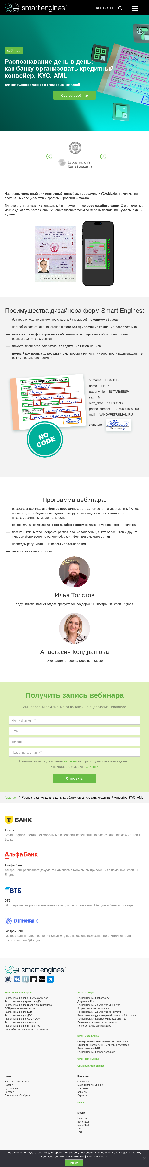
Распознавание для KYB (18, 1011)
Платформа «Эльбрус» (17, 1095)
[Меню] (135, 9)
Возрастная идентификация (93, 1008)
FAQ (79, 1132)
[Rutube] (42, 981)
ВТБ (8, 900)
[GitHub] (33, 981)
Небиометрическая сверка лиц (94, 1025)
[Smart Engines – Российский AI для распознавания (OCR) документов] (34, 7)
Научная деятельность (17, 1081)
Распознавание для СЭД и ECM (22, 1018)
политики (91, 766)
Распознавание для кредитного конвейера (28, 1004)
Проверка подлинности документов (97, 1022)
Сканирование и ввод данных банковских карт (102, 1041)
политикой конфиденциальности (86, 1156)
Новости (82, 1118)
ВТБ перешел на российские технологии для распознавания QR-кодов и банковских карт (69, 905)
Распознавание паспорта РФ (93, 997)
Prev (49, 157)
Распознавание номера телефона (96, 1051)
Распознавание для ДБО (18, 1015)
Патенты (10, 1084)
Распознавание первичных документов (26, 997)
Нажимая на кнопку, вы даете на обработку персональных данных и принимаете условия (74, 764)
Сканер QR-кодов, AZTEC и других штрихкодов (103, 1044)
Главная (11, 797)
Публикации (11, 1088)
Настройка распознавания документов (26, 1029)
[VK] (17, 981)
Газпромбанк (14, 931)
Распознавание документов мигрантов (98, 1004)
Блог (79, 1128)
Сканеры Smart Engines (91, 1065)
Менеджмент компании (90, 1084)
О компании (83, 1081)
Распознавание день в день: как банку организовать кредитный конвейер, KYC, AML (82, 797)
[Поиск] (120, 7)
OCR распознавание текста (20, 1008)
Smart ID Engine (86, 992)
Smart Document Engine (18, 992)
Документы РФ (85, 1001)
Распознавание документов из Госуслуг (99, 1011)
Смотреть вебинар (74, 95)
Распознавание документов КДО (23, 1001)
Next (103, 157)
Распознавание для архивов (20, 1022)
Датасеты (10, 1091)
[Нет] (144, 1158)
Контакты (104, 8)
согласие (69, 761)
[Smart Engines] (35, 970)
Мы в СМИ (83, 1125)
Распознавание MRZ (88, 1048)
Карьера (82, 1095)
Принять (74, 1162)
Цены (80, 1102)
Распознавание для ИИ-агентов (22, 1025)
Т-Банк (10, 830)
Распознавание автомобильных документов (101, 1018)
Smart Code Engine (88, 1036)
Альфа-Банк (13, 865)
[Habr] (25, 981)
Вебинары (83, 1121)
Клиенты (82, 1091)
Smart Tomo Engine (88, 1058)
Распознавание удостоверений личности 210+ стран (106, 1015)
